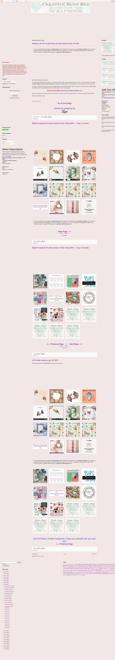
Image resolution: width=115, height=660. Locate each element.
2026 (5, 571)
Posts (5, 141)
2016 (5, 634)
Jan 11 (6, 620)
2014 (5, 637)
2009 (5, 647)
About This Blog (68, 50)
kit (75, 574)
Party (86, 570)
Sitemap (93, 572)
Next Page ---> (64, 231)
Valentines (95, 573)
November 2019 (8, 587)
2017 (5, 632)
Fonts (105, 567)
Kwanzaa (106, 568)
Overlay (75, 570)
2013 (5, 639)
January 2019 (8, 606)
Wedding (105, 573)
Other (71, 570)
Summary (38, 116)
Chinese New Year (106, 565)
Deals (66, 567)
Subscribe (113, 572)
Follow (3, 135)
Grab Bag (67, 568)
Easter (81, 567)
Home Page (64, 235)
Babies (87, 564)
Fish (100, 567)
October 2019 (8, 589)
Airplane (77, 564)
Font (102, 567)
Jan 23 (6, 611)
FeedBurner (17, 98)
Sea (88, 572)
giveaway (65, 574)
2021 (5, 580)
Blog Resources (103, 564)
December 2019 (8, 586)
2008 (5, 648)
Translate (13, 83)
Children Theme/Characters (95, 565)
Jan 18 (6, 615)
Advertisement (72, 564)
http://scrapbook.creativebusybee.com (86, 84)
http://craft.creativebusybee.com (71, 90)
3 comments (35, 550)
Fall (89, 567)
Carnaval (81, 565)
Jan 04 (6, 626)
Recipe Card (69, 572)
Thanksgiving (78, 573)
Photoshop (98, 570)
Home (65, 554)
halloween (69, 574)
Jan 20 (6, 613)
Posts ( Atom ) (41, 556)
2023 (5, 577)
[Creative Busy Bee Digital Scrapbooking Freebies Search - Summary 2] (5, 129)
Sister (90, 572)
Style (110, 572)
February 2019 (8, 604)
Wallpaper (100, 573)
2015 (5, 636)
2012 (5, 641)
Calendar (71, 565)
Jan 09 (6, 622)
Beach (90, 564)
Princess (112, 570)
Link (109, 568)
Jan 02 (6, 627)
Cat (85, 565)
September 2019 (8, 591)
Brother (65, 565)
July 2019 (7, 595)
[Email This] (44, 117)
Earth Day (78, 567)
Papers (83, 570)
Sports (96, 572)
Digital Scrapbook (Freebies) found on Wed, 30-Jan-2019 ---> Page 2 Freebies (60, 247)
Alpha (80, 564)
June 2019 (7, 597)
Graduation (71, 568)
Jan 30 (6, 607)
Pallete (79, 570)
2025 (5, 573)
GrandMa (76, 568)
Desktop (69, 567)
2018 (5, 630)
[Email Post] (41, 116)
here (3, 75)
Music (64, 570)
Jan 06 (6, 624)
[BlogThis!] (46, 117)
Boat (114, 564)
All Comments (7, 143)
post (103, 119)
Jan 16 (6, 616)
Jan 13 (6, 618)
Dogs (75, 567)
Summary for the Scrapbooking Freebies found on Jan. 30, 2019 (55, 43)
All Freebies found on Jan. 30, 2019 (45, 360)
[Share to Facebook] (49, 117)
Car (78, 565)
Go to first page (65, 103)
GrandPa (81, 568)
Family (91, 567)
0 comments (35, 118)
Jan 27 (6, 609)
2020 (5, 582)
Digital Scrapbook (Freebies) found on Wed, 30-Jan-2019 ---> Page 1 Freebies (60, 123)
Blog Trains (110, 564)
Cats (87, 565)
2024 (5, 575)
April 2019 (7, 600)
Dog (72, 567)
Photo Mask (91, 570)
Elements (85, 567)
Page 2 (65, 233)
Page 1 (61, 233)
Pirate (103, 570)
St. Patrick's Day (105, 572)
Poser (108, 570)
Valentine (91, 573)
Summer (65, 573)
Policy (106, 570)
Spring (100, 572)
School (85, 572)
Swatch (68, 573)
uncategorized (82, 574)
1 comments (35, 243)
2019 (5, 584)
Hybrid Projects (91, 568)
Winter (108, 573)
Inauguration (97, 568)
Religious (80, 572)
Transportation (83, 573)
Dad (64, 567)
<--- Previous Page (55, 344)
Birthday (94, 564)
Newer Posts (35, 554)
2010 (5, 645)
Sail (83, 572)
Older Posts (94, 554)
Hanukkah (85, 568)
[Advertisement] (62, 26)
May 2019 (7, 598)
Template (72, 573)
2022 (5, 579)
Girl (64, 568)
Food (108, 567)
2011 (5, 643)
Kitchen (102, 568)
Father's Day (96, 567)
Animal (83, 564)
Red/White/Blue (76, 572)
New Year (68, 570)
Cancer (75, 565)
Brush (67, 565)
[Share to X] (47, 117)
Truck (87, 573)
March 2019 (7, 602)
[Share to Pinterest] (51, 117)
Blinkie (98, 564)
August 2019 (7, 593)
